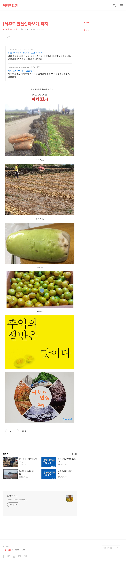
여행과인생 (10, 5)
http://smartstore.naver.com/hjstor (22, 67)
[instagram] (14, 556)
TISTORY (6, 546)
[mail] (25, 556)
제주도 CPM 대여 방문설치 (21, 70)
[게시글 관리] (16, 431)
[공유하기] (13, 431)
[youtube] (19, 556)
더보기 (74, 454)
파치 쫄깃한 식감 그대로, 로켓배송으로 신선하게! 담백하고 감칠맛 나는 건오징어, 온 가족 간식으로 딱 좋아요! (39, 57)
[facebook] (3, 556)
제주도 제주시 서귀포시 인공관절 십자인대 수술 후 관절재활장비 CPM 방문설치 (39, 75)
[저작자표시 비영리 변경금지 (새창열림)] (32, 431)
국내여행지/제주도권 (10, 29)
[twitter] (8, 556)
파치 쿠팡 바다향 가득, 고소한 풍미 (25, 53)
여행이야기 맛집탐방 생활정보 (18, 499)
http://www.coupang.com (18, 49)
